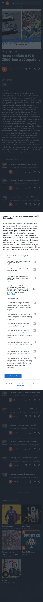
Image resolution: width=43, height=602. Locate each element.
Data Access (23, 384)
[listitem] (21, 256)
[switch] (34, 262)
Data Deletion (10, 384)
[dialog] (21, 301)
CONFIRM (13, 376)
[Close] (39, 216)
